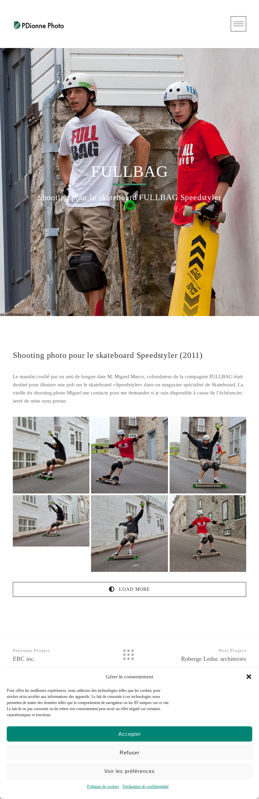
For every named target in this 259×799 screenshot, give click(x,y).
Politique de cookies (103, 786)
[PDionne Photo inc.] (39, 24)
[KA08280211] (129, 455)
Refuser (130, 752)
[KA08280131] (51, 455)
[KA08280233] (208, 455)
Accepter (129, 734)
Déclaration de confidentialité (145, 786)
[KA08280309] (51, 520)
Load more (133, 589)
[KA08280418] (208, 533)
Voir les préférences (129, 771)
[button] (249, 676)
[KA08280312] (129, 533)
